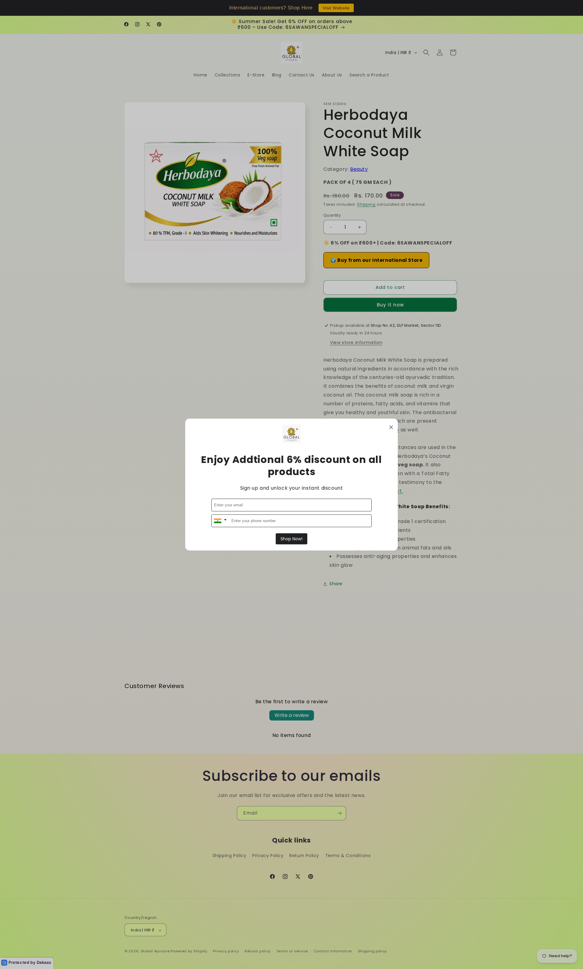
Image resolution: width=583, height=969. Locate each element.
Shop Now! (291, 538)
